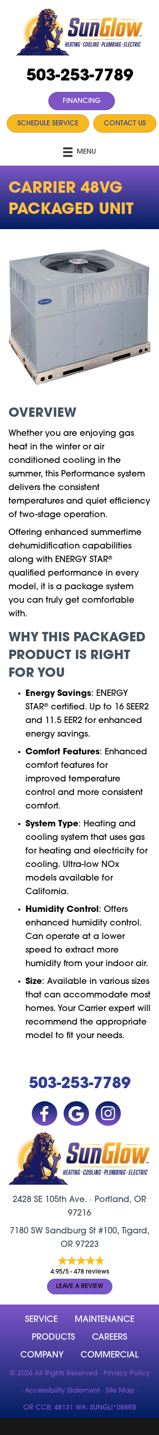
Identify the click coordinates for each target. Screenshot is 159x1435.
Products (53, 1337)
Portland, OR (120, 1200)
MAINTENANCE (104, 1320)
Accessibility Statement (62, 1391)
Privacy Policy (126, 1373)
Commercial (110, 1355)
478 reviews (91, 1272)
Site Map (120, 1391)
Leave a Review (79, 1286)
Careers (109, 1337)
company (42, 1355)
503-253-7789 (79, 76)
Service (41, 1320)
